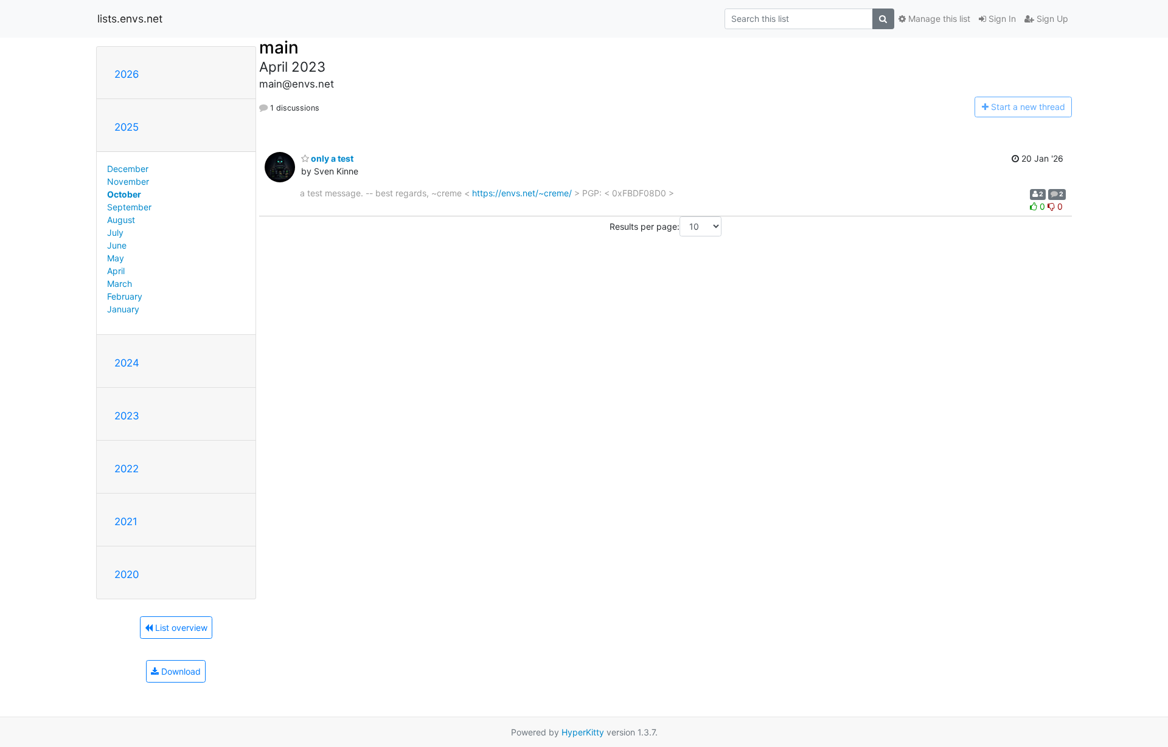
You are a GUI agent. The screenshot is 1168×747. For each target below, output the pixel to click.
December (127, 169)
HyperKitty (582, 732)
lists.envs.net (129, 18)
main (279, 47)
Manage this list (938, 18)
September (129, 207)
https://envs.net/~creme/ (522, 193)
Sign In (1001, 18)
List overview (180, 627)
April (116, 271)
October (124, 194)
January (123, 309)
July (115, 232)
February (124, 296)
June (117, 245)
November (128, 181)
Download (180, 671)
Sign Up (1051, 18)
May (115, 258)
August (121, 220)
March (119, 283)
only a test (331, 158)
